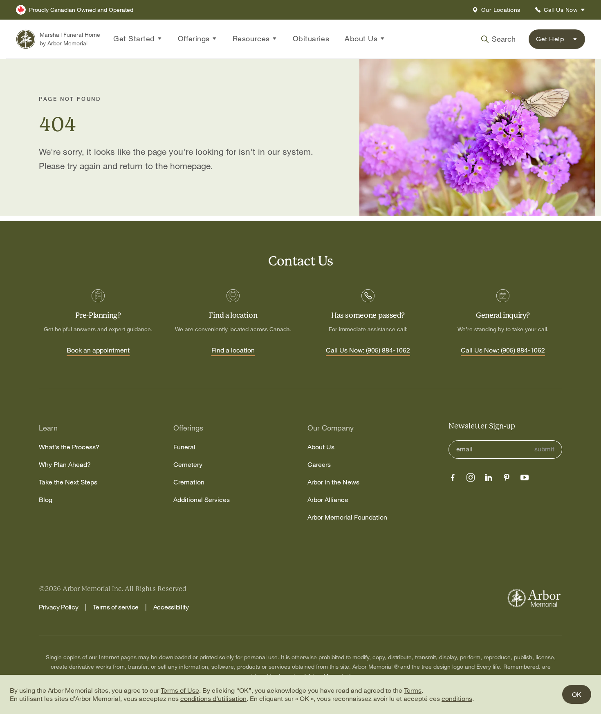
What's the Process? (69, 447)
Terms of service (116, 607)
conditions (457, 698)
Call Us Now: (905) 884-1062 (368, 350)
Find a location (233, 350)
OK (576, 694)
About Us (320, 447)
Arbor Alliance (327, 500)
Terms (413, 690)
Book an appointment (98, 350)
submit (544, 449)
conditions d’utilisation (213, 698)
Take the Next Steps (68, 482)
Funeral (184, 447)
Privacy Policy (58, 607)
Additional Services (201, 500)
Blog (45, 500)
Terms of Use (180, 690)
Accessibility (171, 607)
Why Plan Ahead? (65, 465)
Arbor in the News (333, 482)
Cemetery (187, 465)
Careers (319, 465)
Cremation (188, 482)
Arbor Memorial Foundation (347, 517)
